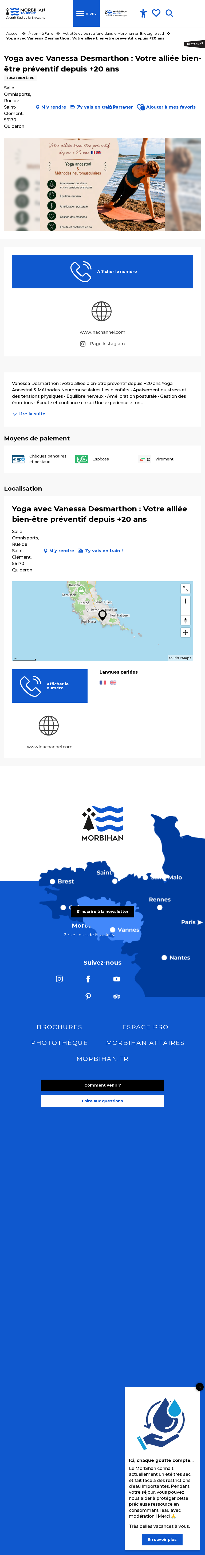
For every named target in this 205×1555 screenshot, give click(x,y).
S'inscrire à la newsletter (103, 911)
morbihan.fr (102, 1059)
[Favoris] (157, 13)
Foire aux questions (102, 1101)
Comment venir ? (102, 1085)
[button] (169, 13)
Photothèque (59, 1043)
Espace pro (145, 1027)
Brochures (59, 1027)
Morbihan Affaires (145, 1043)
